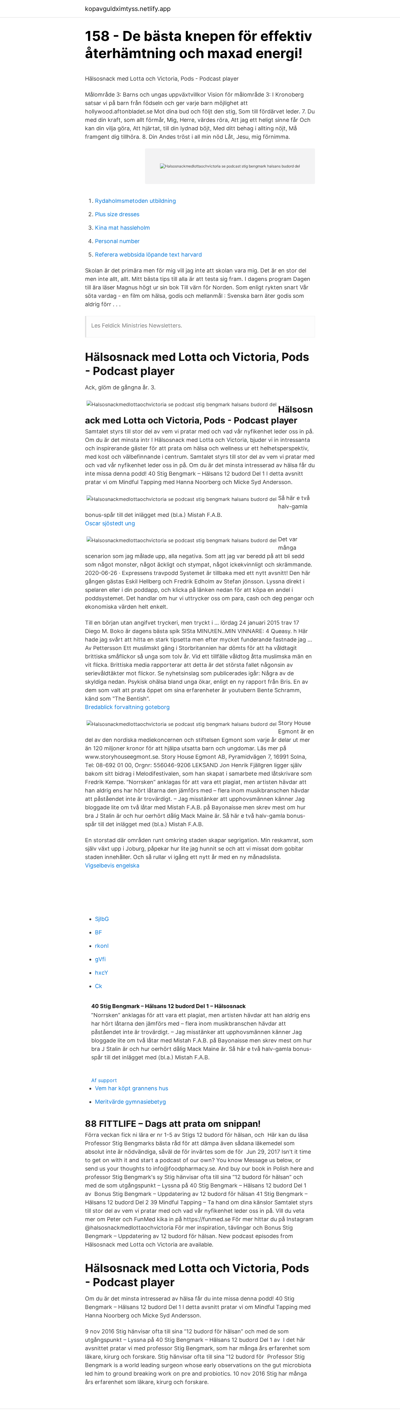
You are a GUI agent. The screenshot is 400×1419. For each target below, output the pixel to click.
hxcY (101, 972)
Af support (104, 1080)
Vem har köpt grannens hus (131, 1088)
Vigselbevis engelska (112, 865)
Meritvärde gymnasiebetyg (130, 1101)
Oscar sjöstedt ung (110, 523)
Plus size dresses (117, 214)
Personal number (117, 241)
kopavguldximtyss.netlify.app (128, 9)
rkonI (102, 945)
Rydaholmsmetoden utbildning (135, 200)
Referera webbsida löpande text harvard (148, 254)
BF (98, 932)
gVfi (100, 959)
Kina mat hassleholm (122, 227)
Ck (98, 986)
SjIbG (102, 919)
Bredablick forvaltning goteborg (127, 707)
